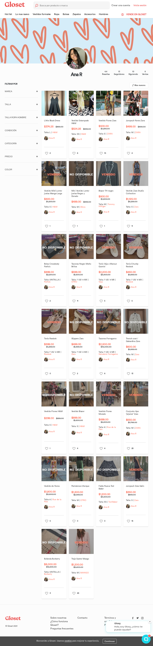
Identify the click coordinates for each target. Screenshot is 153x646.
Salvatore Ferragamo (108, 354)
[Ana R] (46, 138)
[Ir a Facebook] (132, 617)
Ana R (52, 138)
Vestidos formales (42, 14)
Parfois (47, 282)
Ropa (56, 14)
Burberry (48, 574)
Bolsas (66, 14)
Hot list (8, 14)
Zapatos (77, 14)
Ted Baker (112, 502)
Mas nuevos (139, 85)
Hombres (103, 14)
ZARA (110, 134)
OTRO (74, 282)
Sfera (82, 207)
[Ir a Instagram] (142, 617)
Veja (101, 282)
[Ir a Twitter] (137, 617)
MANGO (84, 573)
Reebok (129, 282)
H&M (54, 132)
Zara (136, 207)
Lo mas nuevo (22, 14)
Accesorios (89, 14)
